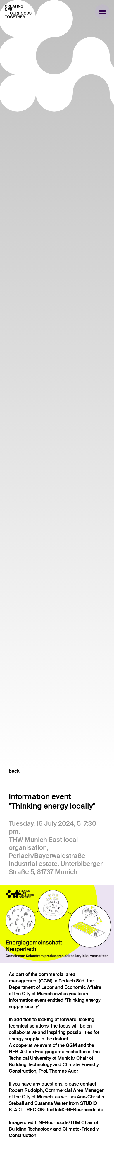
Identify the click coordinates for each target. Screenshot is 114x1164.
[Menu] (102, 11)
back (14, 771)
